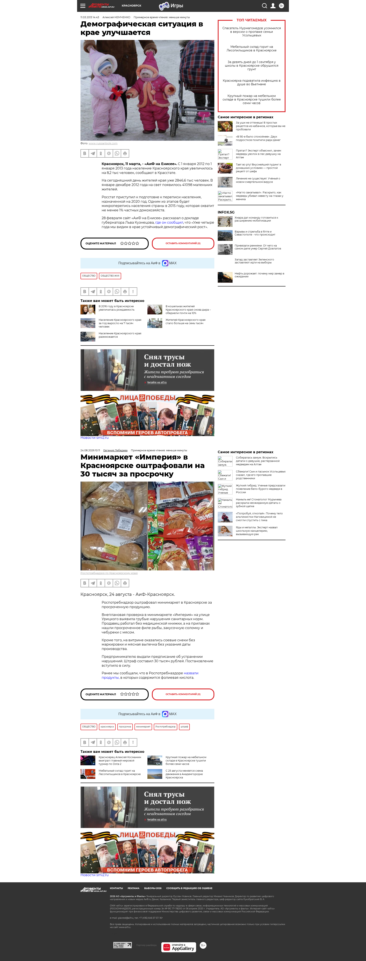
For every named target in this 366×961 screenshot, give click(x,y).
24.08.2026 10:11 (90, 450)
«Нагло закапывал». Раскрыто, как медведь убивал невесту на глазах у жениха (259, 196)
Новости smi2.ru (94, 438)
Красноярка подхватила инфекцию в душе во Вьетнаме (252, 82)
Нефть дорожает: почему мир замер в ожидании (259, 275)
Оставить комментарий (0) (183, 243)
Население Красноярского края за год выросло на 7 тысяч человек (120, 323)
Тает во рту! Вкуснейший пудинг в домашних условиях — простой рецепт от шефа (258, 168)
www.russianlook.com (103, 143)
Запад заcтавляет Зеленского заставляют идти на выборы (254, 261)
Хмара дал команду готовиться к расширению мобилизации (256, 219)
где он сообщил (169, 222)
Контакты (116, 888)
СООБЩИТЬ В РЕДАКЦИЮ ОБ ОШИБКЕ (189, 888)
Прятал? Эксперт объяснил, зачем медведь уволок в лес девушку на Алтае (258, 154)
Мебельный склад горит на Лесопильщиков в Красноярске (252, 48)
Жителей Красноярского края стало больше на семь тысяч (185, 321)
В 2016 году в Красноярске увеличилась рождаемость (116, 308)
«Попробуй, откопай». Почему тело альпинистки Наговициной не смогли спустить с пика (259, 517)
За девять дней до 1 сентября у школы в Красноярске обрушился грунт (251, 65)
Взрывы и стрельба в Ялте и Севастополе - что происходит (255, 233)
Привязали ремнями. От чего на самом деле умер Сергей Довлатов (258, 247)
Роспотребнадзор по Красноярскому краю (109, 573)
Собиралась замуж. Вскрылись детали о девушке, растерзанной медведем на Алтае (258, 461)
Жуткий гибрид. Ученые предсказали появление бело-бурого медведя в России (260, 489)
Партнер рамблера (146, 945)
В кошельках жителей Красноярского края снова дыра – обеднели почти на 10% (188, 310)
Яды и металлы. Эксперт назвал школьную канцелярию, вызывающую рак (257, 531)
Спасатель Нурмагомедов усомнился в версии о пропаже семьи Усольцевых (251, 31)
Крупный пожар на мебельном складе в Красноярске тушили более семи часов (252, 99)
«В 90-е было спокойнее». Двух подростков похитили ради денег (258, 138)
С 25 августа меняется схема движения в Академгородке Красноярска (184, 774)
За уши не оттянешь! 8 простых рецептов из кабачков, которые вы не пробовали (260, 126)
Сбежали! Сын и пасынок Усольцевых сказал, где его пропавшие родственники (261, 475)
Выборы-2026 (152, 888)
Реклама (133, 888)
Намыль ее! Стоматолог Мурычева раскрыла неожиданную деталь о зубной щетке (258, 503)
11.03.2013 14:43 (89, 17)
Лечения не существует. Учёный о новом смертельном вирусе (258, 180)
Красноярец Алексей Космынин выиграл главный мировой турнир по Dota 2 (120, 760)
